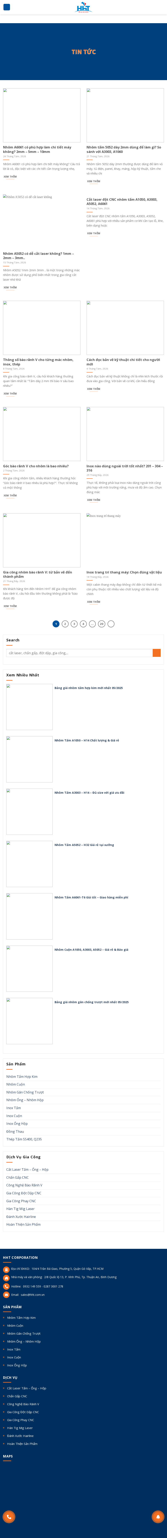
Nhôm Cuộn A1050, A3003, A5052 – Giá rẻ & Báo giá (91, 950)
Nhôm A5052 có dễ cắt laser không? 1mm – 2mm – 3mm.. (38, 255)
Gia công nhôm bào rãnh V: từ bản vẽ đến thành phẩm (37, 574)
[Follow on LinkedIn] (26, 1520)
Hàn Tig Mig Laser (20, 1209)
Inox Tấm (13, 1108)
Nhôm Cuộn (15, 1084)
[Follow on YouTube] (33, 1520)
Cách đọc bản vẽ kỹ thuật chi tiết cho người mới (123, 362)
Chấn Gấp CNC (17, 1177)
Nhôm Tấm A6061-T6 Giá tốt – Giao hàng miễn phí (91, 897)
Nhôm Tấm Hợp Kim (21, 1076)
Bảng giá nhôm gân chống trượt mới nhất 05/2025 (92, 1002)
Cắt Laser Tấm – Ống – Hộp (27, 1169)
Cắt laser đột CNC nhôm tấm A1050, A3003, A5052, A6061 (122, 201)
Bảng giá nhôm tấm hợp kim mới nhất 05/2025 (89, 688)
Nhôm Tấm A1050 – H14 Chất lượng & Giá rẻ (87, 740)
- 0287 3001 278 (52, 1286)
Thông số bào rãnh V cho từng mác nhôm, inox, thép (38, 362)
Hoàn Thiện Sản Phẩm (23, 1224)
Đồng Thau (15, 1131)
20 (101, 624)
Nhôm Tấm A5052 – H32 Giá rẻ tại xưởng (84, 845)
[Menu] (6, 7)
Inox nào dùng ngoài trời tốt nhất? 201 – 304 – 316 (125, 468)
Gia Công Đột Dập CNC (23, 1193)
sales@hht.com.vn (33, 1295)
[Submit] (157, 653)
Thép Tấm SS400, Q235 (24, 1139)
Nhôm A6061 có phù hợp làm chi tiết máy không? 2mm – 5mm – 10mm (37, 149)
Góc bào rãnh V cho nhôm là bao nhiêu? (36, 466)
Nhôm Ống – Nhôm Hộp (25, 1100)
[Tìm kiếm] (162, 7)
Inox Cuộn (14, 1116)
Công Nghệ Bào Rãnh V (24, 1185)
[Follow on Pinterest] (19, 1520)
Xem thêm (10, 176)
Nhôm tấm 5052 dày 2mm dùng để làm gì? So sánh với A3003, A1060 (124, 149)
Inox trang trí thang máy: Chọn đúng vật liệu (124, 572)
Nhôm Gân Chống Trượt (25, 1092)
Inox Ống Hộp (17, 1123)
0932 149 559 (32, 1286)
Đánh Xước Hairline (21, 1216)
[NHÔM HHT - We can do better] (83, 7)
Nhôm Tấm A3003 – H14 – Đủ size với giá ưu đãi (89, 793)
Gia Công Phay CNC (21, 1201)
